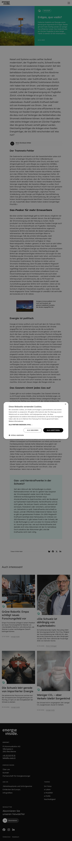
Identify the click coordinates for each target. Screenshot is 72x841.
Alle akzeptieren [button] (53, 430)
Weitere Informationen (16, 421)
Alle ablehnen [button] (32, 430)
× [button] (65, 404)
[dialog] (36, 420)
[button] (36, 424)
